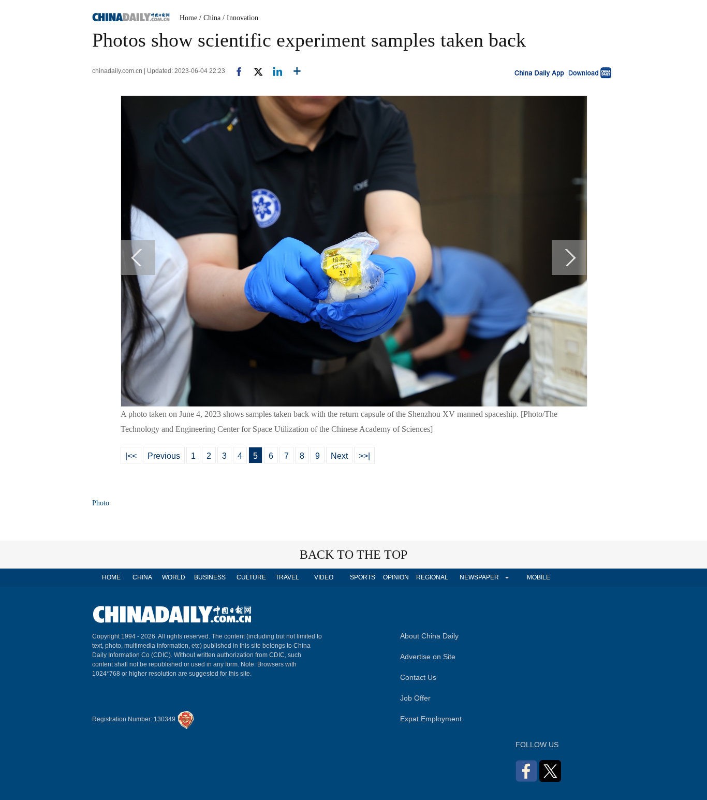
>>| (364, 456)
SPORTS (362, 577)
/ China (209, 18)
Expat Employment (431, 719)
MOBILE (538, 577)
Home (188, 18)
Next (339, 456)
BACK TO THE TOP (353, 554)
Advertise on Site (427, 656)
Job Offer (415, 698)
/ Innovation (240, 18)
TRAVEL (287, 577)
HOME (111, 577)
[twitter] (254, 71)
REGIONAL (432, 577)
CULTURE (251, 577)
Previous (164, 456)
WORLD (173, 577)
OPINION (396, 577)
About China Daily (429, 636)
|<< (131, 456)
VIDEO (323, 577)
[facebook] (235, 71)
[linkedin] (273, 71)
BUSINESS (210, 577)
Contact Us (418, 677)
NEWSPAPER (479, 577)
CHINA (142, 577)
